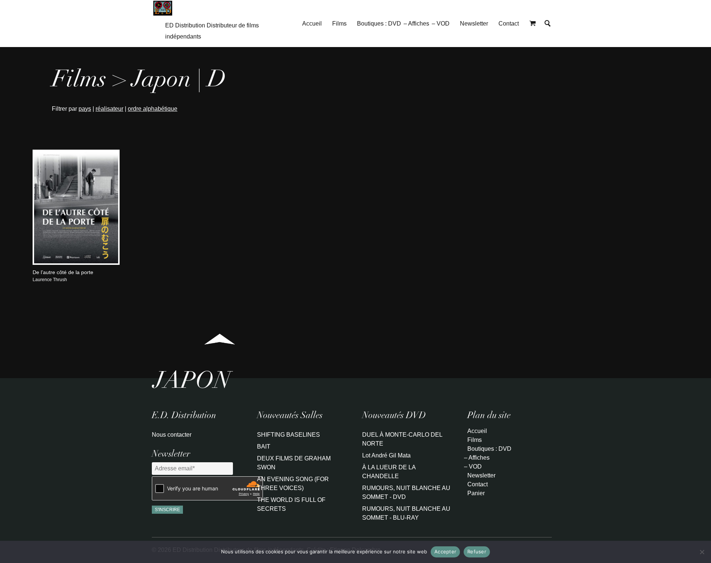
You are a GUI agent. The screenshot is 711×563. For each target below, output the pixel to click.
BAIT (263, 446)
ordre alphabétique (152, 109)
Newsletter (474, 23)
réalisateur (109, 109)
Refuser (476, 551)
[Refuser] (701, 552)
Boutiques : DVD (379, 23)
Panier (476, 493)
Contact (508, 23)
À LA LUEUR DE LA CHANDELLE (388, 471)
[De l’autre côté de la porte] (76, 263)
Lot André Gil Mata (386, 455)
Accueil (312, 23)
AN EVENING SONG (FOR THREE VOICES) (293, 483)
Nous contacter (171, 435)
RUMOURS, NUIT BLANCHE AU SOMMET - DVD (406, 492)
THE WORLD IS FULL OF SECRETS (291, 504)
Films (339, 23)
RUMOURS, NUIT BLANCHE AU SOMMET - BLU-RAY (406, 513)
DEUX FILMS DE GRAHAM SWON (294, 462)
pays (85, 109)
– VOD (441, 23)
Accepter (445, 551)
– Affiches (416, 23)
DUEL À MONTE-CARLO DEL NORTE (402, 439)
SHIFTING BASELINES (288, 435)
